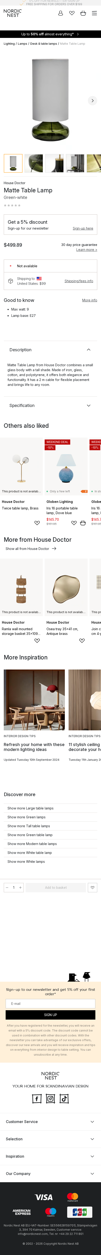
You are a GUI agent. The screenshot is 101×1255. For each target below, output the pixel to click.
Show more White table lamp (30, 853)
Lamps (22, 43)
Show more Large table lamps (31, 808)
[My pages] (60, 13)
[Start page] (13, 13)
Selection (14, 1138)
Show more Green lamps (27, 817)
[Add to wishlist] (37, 523)
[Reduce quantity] (7, 887)
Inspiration (15, 1156)
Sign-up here (83, 228)
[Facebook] (37, 1098)
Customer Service (22, 1121)
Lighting (9, 43)
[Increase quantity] (20, 887)
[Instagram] (50, 1098)
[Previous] (8, 100)
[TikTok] (64, 1098)
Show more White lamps (26, 861)
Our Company (18, 1173)
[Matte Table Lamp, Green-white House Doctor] (50, 100)
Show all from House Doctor (27, 549)
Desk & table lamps (43, 43)
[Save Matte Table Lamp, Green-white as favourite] (92, 887)
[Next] (92, 100)
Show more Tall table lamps (29, 826)
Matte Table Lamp (72, 43)
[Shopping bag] (83, 13)
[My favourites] (72, 13)
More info (89, 300)
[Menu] (94, 13)
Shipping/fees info (79, 281)
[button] (12, 205)
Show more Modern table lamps (32, 844)
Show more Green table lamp (30, 835)
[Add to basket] (83, 523)
